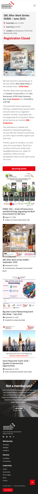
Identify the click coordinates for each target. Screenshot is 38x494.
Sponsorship (6, 472)
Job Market (6, 458)
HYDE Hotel (23, 86)
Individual (5, 447)
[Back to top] (32, 482)
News (4, 477)
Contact (5, 480)
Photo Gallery (7, 474)
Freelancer (6, 450)
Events (5, 469)
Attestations (7, 461)
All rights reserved (7, 486)
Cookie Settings (7, 490)
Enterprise (6, 444)
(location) (15, 99)
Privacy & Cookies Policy (19, 486)
